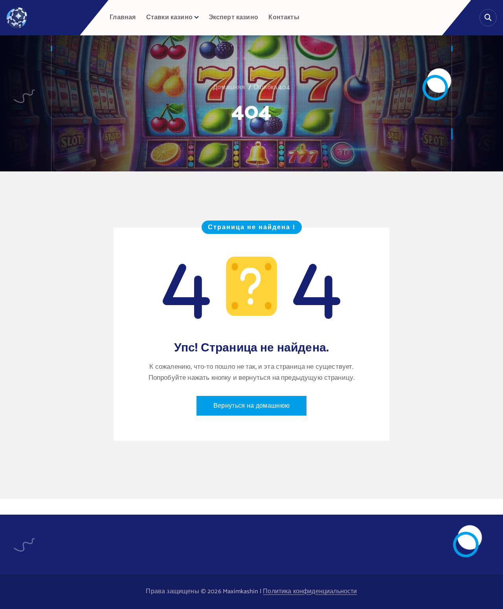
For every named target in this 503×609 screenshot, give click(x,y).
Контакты (283, 17)
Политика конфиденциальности (310, 591)
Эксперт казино (233, 17)
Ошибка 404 (271, 87)
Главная (123, 17)
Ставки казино (169, 17)
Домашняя (229, 87)
